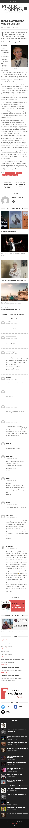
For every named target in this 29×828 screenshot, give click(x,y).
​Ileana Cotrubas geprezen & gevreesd (17, 724)
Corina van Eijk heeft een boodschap (16, 807)
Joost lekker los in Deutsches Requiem (17, 742)
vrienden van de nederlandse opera (9, 175)
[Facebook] (10, 2)
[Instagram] (13, 2)
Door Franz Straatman (11, 783)
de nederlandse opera (10, 173)
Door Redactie (9, 733)
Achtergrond (4, 19)
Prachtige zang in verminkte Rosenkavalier (15, 781)
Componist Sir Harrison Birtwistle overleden (13, 280)
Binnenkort (11, 230)
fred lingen (18, 173)
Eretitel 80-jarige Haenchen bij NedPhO (11, 257)
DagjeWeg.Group (14, 823)
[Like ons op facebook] (15, 707)
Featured (17, 230)
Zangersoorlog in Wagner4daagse (16, 762)
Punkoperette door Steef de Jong (10, 667)
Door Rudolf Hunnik (11, 759)
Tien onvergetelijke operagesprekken (11, 304)
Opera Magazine (4, 631)
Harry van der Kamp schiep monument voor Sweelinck (17, 730)
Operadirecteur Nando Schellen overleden (12, 314)
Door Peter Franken (11, 776)
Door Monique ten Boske (12, 725)
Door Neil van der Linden (12, 739)
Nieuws (11, 19)
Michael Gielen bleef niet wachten (10, 309)
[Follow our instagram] (3, 712)
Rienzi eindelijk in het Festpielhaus (16, 774)
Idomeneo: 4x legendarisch (8, 231)
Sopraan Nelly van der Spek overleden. (17, 748)
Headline (23, 253)
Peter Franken (7, 27)
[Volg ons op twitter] (3, 707)
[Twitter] (16, 2)
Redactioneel (24, 230)
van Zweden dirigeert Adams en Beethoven (12, 659)
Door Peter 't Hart (10, 764)
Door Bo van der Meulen (12, 750)
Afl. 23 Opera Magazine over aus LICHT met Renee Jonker (17, 631)
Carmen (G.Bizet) (5, 643)
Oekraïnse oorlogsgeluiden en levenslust (15, 756)
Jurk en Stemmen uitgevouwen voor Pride (17, 736)
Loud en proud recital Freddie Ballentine (15, 769)
